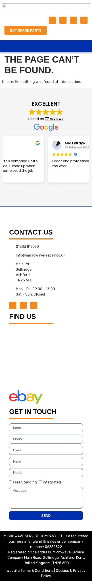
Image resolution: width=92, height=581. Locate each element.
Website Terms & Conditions (29, 570)
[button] (46, 46)
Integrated (52, 482)
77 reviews (54, 118)
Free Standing (25, 482)
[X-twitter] (63, 20)
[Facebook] (52, 20)
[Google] (73, 20)
